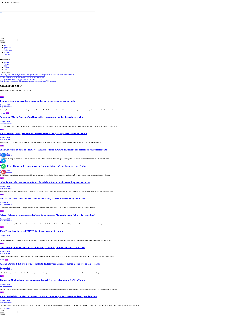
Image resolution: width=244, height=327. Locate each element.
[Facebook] (3, 155)
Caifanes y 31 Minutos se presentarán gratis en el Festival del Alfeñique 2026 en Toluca (42, 280)
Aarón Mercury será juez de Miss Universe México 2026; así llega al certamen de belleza (43, 133)
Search (2, 38)
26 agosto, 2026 (5, 186)
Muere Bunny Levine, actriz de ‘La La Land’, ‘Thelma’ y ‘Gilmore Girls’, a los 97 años (42, 247)
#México (6, 67)
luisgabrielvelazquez (6, 106)
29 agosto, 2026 (5, 105)
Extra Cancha (8, 50)
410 (5, 308)
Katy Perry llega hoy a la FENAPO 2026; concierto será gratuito (31, 231)
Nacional (2, 113)
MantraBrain (6, 326)
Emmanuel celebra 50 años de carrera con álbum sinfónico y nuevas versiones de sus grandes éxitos (48, 296)
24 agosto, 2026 (5, 251)
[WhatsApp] (3, 166)
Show (5, 49)
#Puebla (6, 62)
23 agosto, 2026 (5, 268)
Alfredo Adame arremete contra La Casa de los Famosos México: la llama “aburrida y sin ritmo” (47, 215)
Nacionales (7, 47)
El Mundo (7, 52)
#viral (5, 66)
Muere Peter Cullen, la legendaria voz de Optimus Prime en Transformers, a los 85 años (43, 166)
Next (8, 308)
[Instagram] (3, 172)
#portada (6, 64)
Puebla (6, 45)
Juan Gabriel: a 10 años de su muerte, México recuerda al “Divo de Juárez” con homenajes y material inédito (53, 149)
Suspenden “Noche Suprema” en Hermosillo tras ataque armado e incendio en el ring (41, 117)
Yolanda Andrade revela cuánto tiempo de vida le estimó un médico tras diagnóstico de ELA (45, 182)
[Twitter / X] (3, 160)
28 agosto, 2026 (5, 137)
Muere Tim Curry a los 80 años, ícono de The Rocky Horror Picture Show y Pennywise (42, 198)
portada (2, 260)
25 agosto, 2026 (5, 219)
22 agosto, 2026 (5, 300)
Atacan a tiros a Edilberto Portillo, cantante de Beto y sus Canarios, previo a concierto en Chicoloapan (50, 264)
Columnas (7, 54)
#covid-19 (7, 69)
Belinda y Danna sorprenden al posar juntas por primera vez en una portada (37, 101)
